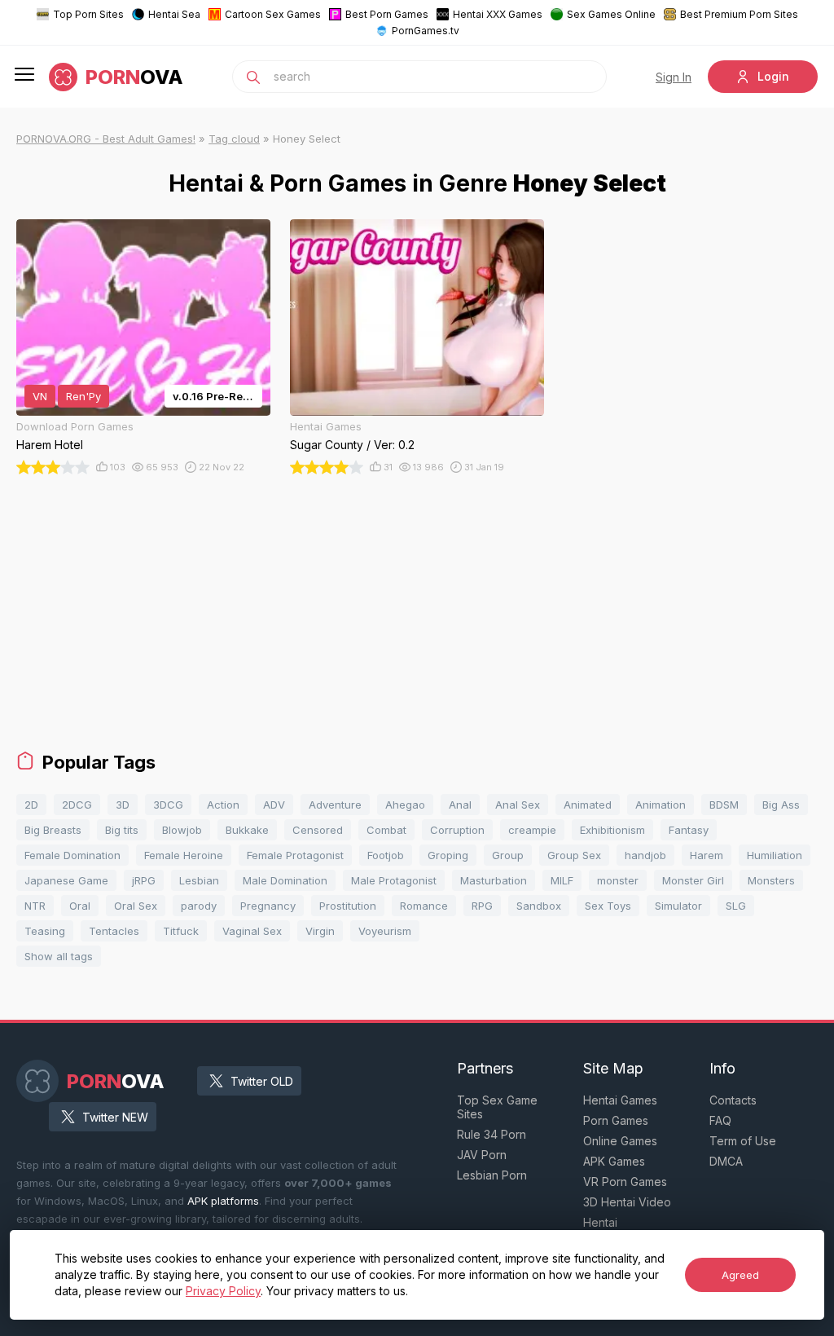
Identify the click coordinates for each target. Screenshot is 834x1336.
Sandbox (538, 905)
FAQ (720, 1120)
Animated (588, 804)
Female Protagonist (295, 855)
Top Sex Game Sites (497, 1107)
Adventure (335, 804)
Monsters (771, 880)
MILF (562, 880)
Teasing (44, 930)
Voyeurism (384, 930)
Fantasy (689, 829)
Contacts (733, 1100)
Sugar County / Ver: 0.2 (352, 445)
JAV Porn (482, 1155)
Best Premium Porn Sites (739, 14)
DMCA (726, 1161)
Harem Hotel (49, 445)
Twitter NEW (115, 1117)
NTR (35, 905)
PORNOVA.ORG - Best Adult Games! (105, 138)
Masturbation (493, 880)
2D (31, 804)
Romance (424, 905)
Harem (706, 855)
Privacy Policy (223, 1291)
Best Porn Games (386, 14)
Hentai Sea (174, 14)
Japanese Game (66, 880)
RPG (482, 905)
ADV (274, 804)
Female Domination (72, 855)
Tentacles (114, 930)
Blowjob (182, 829)
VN (40, 396)
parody (199, 905)
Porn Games (615, 1120)
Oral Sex (135, 905)
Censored (317, 829)
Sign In (673, 77)
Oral (79, 905)
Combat (386, 829)
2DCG (77, 804)
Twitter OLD (261, 1081)
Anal (460, 804)
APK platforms (223, 1200)
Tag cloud (234, 138)
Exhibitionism (612, 829)
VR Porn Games (625, 1181)
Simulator (678, 905)
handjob (645, 855)
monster (618, 880)
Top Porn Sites (88, 14)
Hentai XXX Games (497, 14)
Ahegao (405, 804)
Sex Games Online (611, 14)
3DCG (168, 804)
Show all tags (58, 956)
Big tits (121, 829)
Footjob (385, 855)
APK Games (614, 1161)
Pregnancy (268, 905)
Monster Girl (693, 880)
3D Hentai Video (627, 1202)
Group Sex (574, 855)
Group (508, 855)
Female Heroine (183, 855)
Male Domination (285, 880)
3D (122, 804)
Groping (448, 855)
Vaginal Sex (252, 930)
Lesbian (199, 880)
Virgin (320, 930)
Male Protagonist (394, 880)
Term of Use (742, 1141)
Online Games (620, 1141)
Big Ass (781, 804)
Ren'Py (83, 396)
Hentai (600, 1222)
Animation (660, 804)
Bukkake (247, 829)
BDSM (724, 804)
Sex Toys (608, 905)
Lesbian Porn (492, 1175)
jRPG (144, 880)
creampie (532, 829)
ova (134, 77)
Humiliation (774, 855)
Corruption (457, 829)
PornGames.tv (425, 30)
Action (223, 804)
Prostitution (347, 905)
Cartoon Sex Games (273, 14)
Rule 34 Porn (491, 1134)
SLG (736, 905)
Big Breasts (52, 829)
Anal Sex (517, 804)
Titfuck (181, 930)
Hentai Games (620, 1100)
